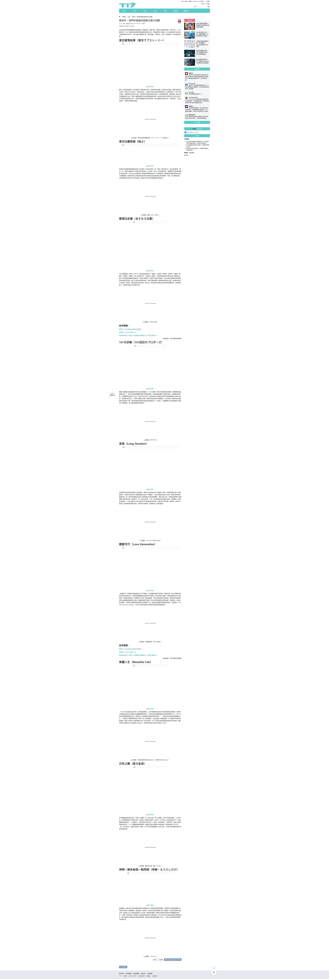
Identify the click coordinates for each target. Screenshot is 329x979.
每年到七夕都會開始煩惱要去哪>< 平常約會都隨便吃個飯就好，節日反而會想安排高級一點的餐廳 (197, 86)
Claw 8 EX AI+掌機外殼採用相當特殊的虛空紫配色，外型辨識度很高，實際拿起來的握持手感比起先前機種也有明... (197, 100)
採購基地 (190, 1)
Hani (124, 23)
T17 (127, 4)
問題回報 (150, 973)
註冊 (208, 3)
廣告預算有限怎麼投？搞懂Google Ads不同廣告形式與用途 (202, 61)
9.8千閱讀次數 (112, 394)
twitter (127, 26)
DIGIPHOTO (195, 1)
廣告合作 (143, 973)
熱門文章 (189, 20)
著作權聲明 (129, 973)
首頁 (124, 11)
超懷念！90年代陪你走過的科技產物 (130, 329)
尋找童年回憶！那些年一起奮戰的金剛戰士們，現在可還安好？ (138, 335)
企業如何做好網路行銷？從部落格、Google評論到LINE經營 (202, 43)
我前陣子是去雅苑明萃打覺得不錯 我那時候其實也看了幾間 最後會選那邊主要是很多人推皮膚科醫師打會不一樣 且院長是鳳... (196, 77)
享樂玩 (124, 17)
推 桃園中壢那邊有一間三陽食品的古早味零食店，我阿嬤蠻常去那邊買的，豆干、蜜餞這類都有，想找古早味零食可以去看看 (197, 109)
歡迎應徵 (191, 152)
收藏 (161, 959)
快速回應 (169, 959)
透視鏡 (208, 1)
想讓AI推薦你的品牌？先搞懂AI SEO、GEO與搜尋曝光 (202, 52)
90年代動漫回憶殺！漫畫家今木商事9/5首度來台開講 (202, 25)
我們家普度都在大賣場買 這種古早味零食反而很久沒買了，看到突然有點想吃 (196, 117)
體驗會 (175, 11)
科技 (165, 11)
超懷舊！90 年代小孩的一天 (127, 332)
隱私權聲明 (136, 973)
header (214, 968)
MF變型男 (201, 1)
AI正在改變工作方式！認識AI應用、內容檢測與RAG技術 (202, 34)
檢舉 (143, 23)
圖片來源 (150, 87)
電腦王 (186, 1)
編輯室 (186, 11)
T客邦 (182, 1)
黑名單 (186, 155)
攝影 (191, 132)
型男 (144, 11)
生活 (155, 11)
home (214, 972)
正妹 (134, 11)
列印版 (122, 26)
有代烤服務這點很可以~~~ (196, 94)
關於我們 (121, 973)
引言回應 (177, 959)
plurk (133, 26)
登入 (203, 3)
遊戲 (188, 132)
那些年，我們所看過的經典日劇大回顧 (142, 17)
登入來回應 (123, 967)
